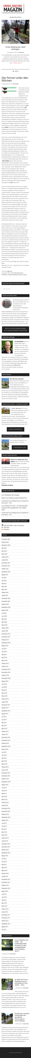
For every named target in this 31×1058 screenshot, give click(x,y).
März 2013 (4, 870)
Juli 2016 (4, 752)
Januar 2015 (5, 805)
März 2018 (4, 696)
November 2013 (6, 847)
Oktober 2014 (5, 814)
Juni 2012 (4, 897)
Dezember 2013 (6, 844)
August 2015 (5, 784)
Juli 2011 (4, 929)
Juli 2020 (4, 613)
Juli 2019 (4, 648)
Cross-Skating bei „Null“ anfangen (15, 48)
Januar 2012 (5, 912)
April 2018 (4, 693)
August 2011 (5, 926)
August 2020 (5, 610)
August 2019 (5, 645)
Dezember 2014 (6, 808)
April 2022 (4, 551)
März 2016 (4, 764)
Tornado (25, 274)
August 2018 (5, 681)
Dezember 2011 (6, 915)
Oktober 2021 (5, 569)
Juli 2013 (4, 858)
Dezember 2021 (6, 563)
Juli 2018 (4, 684)
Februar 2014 (5, 838)
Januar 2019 (5, 666)
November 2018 (6, 672)
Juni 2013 (4, 861)
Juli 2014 (4, 823)
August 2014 (5, 820)
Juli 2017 (4, 716)
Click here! (6, 527)
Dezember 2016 (6, 737)
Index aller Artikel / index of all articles (13, 525)
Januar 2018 (5, 702)
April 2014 (4, 832)
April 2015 (4, 796)
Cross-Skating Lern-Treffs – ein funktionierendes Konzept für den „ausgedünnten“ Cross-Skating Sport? (15, 508)
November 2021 (6, 566)
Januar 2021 (5, 595)
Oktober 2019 (5, 640)
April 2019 (4, 657)
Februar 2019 (5, 663)
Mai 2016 (4, 758)
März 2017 (4, 728)
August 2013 (5, 855)
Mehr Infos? (17, 365)
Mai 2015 (4, 793)
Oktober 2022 (5, 542)
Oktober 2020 (5, 604)
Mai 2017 (4, 722)
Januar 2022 (5, 560)
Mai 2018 (4, 690)
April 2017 (4, 725)
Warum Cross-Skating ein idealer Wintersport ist (14, 498)
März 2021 (4, 589)
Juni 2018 (4, 687)
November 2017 (6, 705)
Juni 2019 (4, 651)
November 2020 (6, 601)
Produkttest (4, 274)
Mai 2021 (4, 583)
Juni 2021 (4, 580)
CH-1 (9, 273)
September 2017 (6, 711)
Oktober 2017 (5, 708)
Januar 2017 (5, 734)
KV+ (22, 273)
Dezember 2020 (6, 598)
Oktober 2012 (5, 885)
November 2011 (6, 918)
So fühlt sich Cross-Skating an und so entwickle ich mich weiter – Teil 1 (21, 982)
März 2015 (4, 799)
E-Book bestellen (20, 447)
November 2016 (6, 740)
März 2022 (4, 554)
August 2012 (5, 891)
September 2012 (6, 888)
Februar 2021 (5, 592)
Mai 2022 (4, 548)
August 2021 (5, 574)
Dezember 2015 (6, 773)
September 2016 (6, 746)
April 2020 (4, 622)
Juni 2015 (4, 790)
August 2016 (5, 749)
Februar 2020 (5, 628)
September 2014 (6, 817)
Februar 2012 (5, 909)
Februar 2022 (5, 557)
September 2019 (6, 642)
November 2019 (6, 637)
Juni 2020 (4, 616)
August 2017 (5, 713)
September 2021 (6, 571)
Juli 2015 (4, 787)
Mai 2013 (4, 864)
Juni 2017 (4, 719)
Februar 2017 (5, 731)
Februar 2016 (5, 767)
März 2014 (4, 835)
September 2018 (6, 678)
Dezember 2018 (6, 669)
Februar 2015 (5, 802)
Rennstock (19, 274)
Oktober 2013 (5, 850)
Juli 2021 (4, 577)
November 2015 (6, 776)
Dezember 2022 (6, 539)
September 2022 (6, 545)
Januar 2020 (5, 631)
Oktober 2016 (5, 743)
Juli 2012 (4, 894)
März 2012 (4, 906)
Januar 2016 (5, 770)
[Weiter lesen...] (18, 63)
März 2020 (4, 625)
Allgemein (9, 271)
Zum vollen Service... (15, 429)
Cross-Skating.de (15, 8)
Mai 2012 (4, 900)
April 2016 (4, 761)
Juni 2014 (4, 826)
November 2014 (6, 811)
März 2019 (4, 660)
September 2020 (6, 607)
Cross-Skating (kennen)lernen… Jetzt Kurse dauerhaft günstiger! (15, 329)
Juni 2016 (4, 755)
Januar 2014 (5, 841)
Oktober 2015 (5, 779)
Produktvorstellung (12, 274)
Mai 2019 (4, 654)
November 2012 (6, 882)
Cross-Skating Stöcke (16, 273)
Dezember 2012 (6, 879)
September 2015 (6, 782)
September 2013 (6, 853)
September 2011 (6, 924)
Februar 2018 (5, 699)
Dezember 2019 (6, 634)
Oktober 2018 (5, 675)
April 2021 (4, 586)
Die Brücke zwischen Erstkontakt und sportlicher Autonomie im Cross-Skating (22, 1017)
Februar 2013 (5, 873)
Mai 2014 (4, 829)
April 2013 (4, 867)
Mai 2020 (4, 619)
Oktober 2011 (5, 921)
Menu (16, 71)
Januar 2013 (5, 876)
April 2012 (4, 903)
